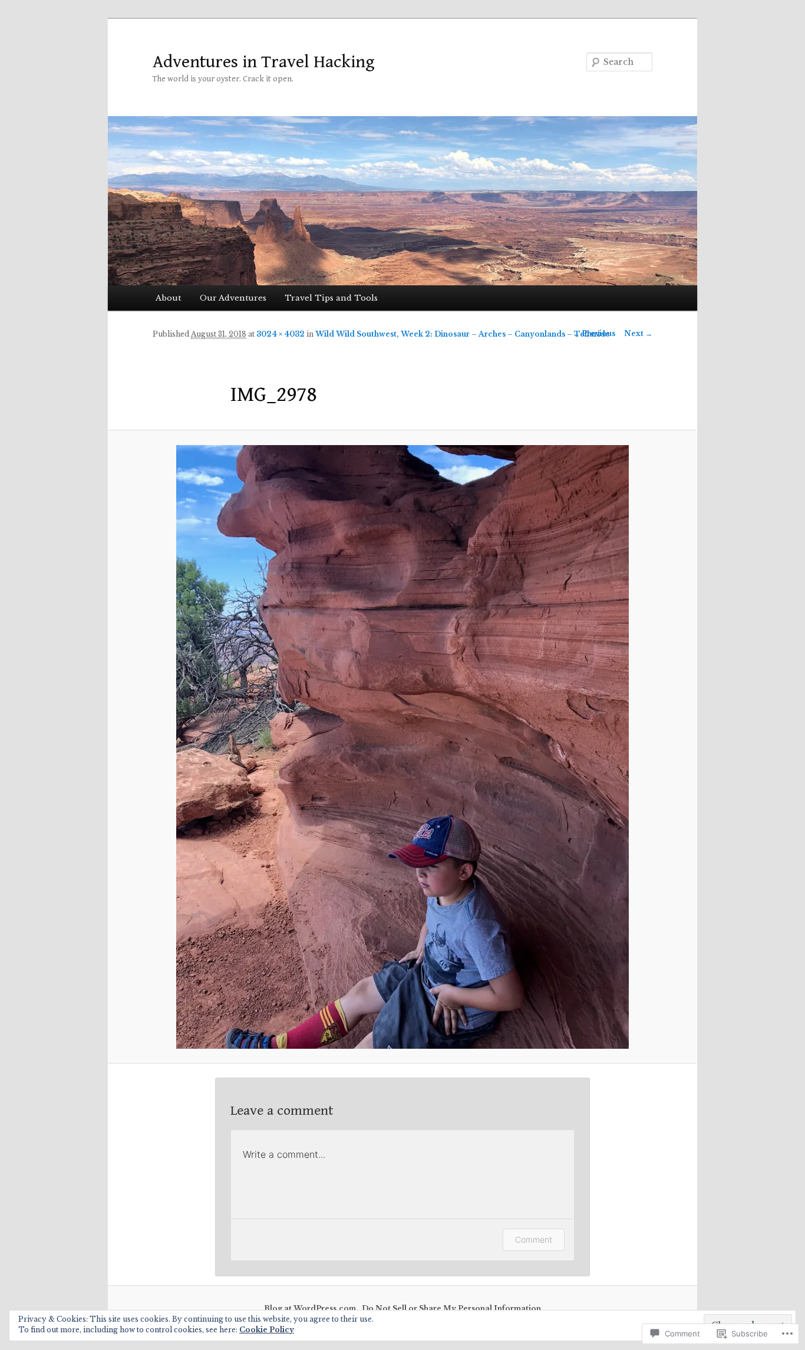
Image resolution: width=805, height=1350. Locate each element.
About (168, 298)
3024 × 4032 (280, 334)
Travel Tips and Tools (331, 298)
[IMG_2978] (402, 747)
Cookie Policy (266, 1329)
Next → (638, 333)
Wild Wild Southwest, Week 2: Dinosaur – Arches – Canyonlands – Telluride (462, 334)
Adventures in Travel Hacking (264, 62)
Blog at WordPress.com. (311, 1308)
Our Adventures (233, 298)
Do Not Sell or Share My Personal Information (451, 1308)
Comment (533, 1239)
